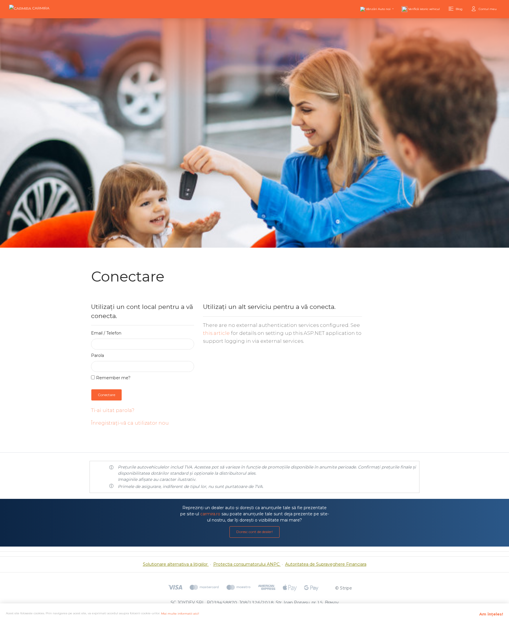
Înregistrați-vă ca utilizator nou (130, 423)
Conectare (106, 395)
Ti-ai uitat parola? (112, 410)
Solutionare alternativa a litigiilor (176, 564)
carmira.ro (210, 514)
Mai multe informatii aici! (180, 613)
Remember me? (112, 377)
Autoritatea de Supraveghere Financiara (325, 564)
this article (216, 333)
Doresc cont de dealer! (254, 531)
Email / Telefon (106, 333)
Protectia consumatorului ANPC (247, 564)
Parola (97, 355)
